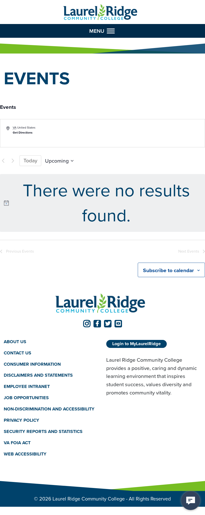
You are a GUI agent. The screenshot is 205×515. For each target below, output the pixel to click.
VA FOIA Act (17, 442)
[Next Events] (13, 161)
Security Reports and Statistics (43, 431)
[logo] (100, 12)
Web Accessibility (25, 454)
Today (30, 160)
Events (8, 107)
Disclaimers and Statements (38, 375)
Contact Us (17, 353)
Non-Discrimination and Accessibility (49, 409)
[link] (86, 323)
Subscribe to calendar (168, 270)
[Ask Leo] (190, 500)
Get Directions (22, 132)
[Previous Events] (3, 161)
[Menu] (111, 30)
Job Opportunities (26, 397)
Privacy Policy (21, 420)
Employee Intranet (27, 386)
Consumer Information (32, 364)
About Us (15, 341)
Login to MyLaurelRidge (136, 343)
